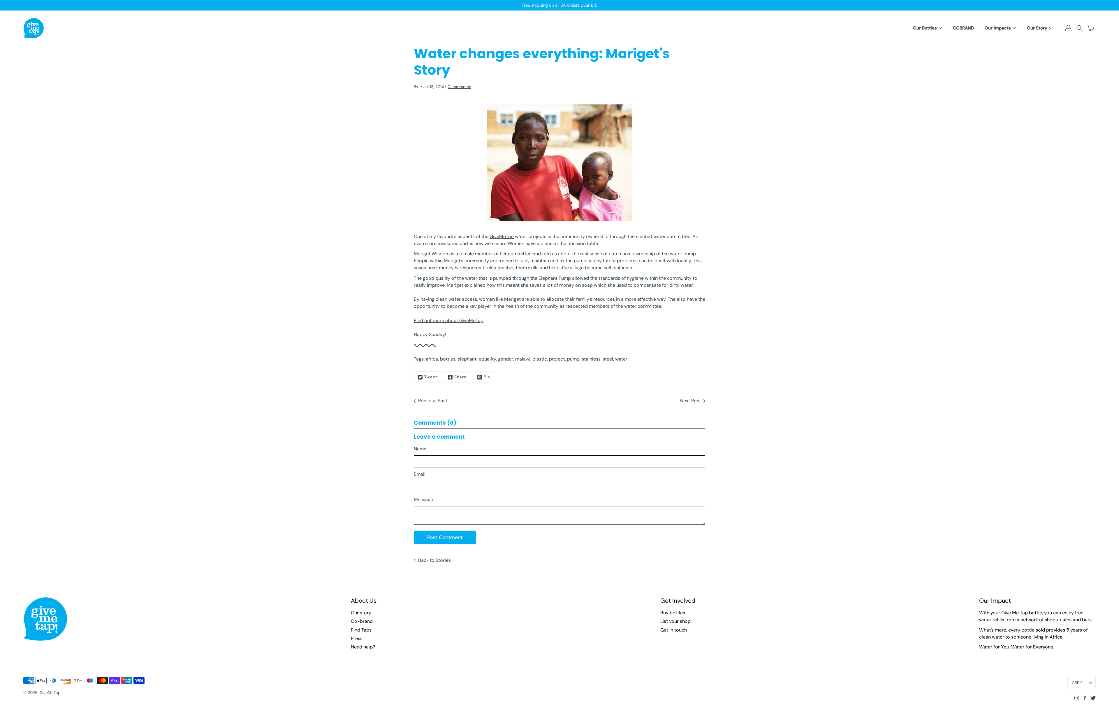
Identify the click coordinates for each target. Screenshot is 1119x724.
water (621, 359)
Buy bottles (672, 613)
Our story (361, 613)
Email (419, 474)
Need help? (363, 647)
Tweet (430, 377)
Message (423, 499)
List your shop (675, 621)
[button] (1079, 28)
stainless (591, 359)
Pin (487, 377)
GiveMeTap (502, 236)
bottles (447, 359)
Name (420, 449)
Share (460, 377)
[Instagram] (1076, 698)
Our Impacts (998, 28)
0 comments (459, 86)
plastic (539, 359)
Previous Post (432, 401)
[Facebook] (1085, 698)
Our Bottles (925, 28)
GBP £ (1077, 682)
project (557, 359)
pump (573, 359)
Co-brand (362, 621)
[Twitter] (1093, 698)
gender (505, 359)
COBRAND (963, 28)
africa (432, 359)
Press (357, 638)
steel (608, 359)
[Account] (1068, 28)
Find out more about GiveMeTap (448, 320)
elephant (467, 359)
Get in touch (673, 630)
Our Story (1037, 28)
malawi (522, 359)
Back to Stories (434, 560)
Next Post (690, 401)
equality (487, 359)
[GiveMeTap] (33, 28)
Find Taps (361, 630)
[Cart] (1091, 28)
